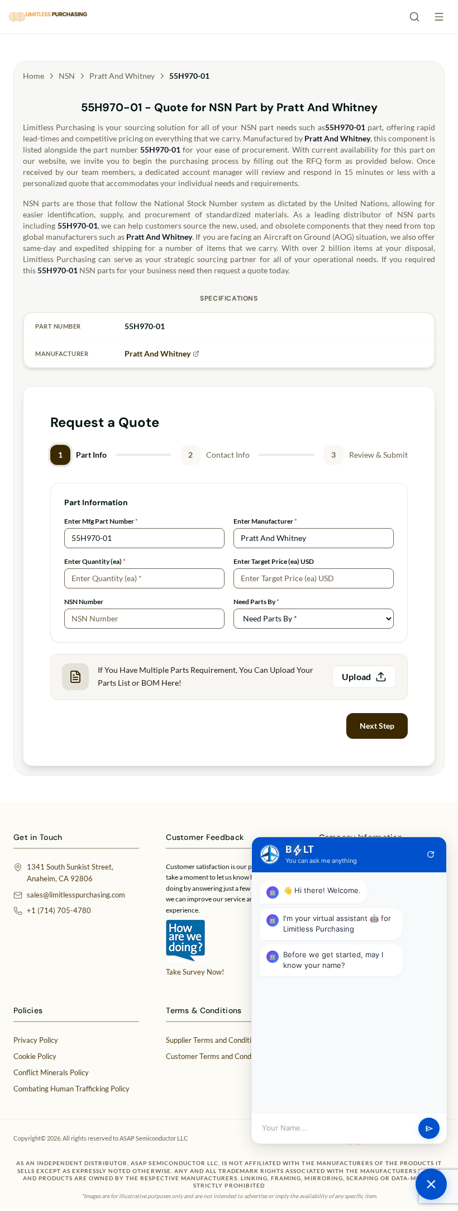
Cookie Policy (34, 1056)
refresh (430, 854)
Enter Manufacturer (265, 521)
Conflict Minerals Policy (51, 1072)
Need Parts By (256, 601)
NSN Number (83, 601)
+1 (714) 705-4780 (59, 910)
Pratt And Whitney (122, 75)
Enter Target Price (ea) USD (273, 561)
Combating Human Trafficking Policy (71, 1088)
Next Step (377, 725)
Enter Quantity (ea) (95, 561)
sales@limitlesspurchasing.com (76, 894)
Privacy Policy (35, 1040)
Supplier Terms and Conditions (214, 1040)
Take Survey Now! (195, 971)
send (429, 1128)
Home (33, 75)
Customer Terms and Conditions (217, 1056)
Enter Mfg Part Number (101, 521)
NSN (67, 75)
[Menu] (439, 17)
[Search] (414, 17)
